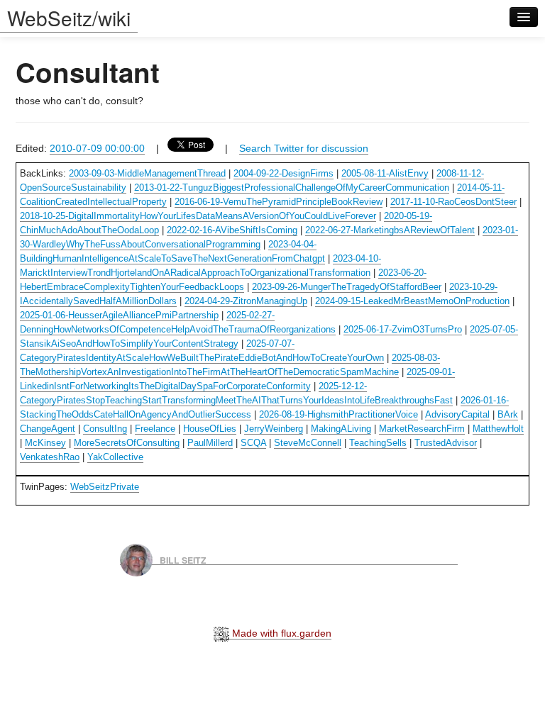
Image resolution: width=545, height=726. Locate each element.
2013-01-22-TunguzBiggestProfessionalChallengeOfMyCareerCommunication (291, 187)
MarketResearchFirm (422, 428)
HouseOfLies (209, 428)
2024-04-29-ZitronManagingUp (246, 301)
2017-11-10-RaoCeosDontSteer (453, 201)
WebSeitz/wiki (69, 18)
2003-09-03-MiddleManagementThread (147, 173)
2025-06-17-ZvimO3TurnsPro (402, 329)
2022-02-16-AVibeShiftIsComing (232, 230)
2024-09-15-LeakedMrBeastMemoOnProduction (412, 301)
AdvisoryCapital (457, 414)
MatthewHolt (498, 428)
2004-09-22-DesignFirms (283, 173)
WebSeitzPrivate (104, 486)
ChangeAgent (47, 428)
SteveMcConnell (307, 442)
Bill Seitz (183, 559)
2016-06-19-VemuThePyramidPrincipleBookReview (278, 201)
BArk (507, 414)
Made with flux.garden (280, 633)
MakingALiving (341, 428)
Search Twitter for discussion (303, 148)
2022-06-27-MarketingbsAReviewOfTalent (390, 230)
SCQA (253, 442)
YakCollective (115, 457)
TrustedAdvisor (445, 442)
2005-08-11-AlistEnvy (385, 173)
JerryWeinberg (273, 428)
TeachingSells (378, 442)
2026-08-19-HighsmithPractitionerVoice (338, 414)
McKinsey (45, 442)
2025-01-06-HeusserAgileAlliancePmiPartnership (119, 315)
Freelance (155, 428)
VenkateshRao (49, 457)
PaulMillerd (210, 442)
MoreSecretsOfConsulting (127, 442)
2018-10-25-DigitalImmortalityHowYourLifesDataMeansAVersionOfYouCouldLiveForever (198, 216)
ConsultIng (105, 428)
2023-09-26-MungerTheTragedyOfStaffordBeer (346, 286)
